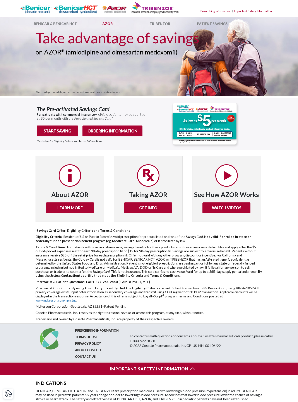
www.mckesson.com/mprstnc (56, 300)
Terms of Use (86, 337)
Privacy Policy (88, 343)
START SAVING (57, 131)
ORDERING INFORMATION (112, 131)
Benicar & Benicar (55, 24)
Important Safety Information (253, 11)
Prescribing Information (215, 11)
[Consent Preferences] (8, 393)
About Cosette (88, 350)
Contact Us (85, 356)
